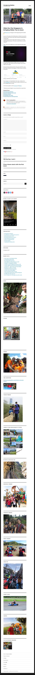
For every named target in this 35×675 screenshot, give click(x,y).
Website (20, 85)
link (4, 45)
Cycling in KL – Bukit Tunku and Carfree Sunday (12, 266)
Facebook (15, 85)
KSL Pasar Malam (7, 240)
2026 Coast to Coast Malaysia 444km (10, 258)
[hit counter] (14, 175)
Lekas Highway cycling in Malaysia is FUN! (11, 261)
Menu (30, 5)
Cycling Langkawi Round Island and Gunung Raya (12, 265)
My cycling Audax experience (9, 260)
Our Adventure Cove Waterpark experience (11, 234)
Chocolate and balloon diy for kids (9, 92)
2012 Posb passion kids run (8, 91)
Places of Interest (6, 656)
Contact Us (5, 668)
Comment (5, 119)
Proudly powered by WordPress (13, 671)
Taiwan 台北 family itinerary (9, 239)
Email (4, 136)
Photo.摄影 (5, 662)
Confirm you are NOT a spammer (10, 149)
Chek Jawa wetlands (7, 94)
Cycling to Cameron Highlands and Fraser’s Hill (12, 264)
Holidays (4, 658)
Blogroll (4, 666)
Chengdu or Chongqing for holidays (10, 263)
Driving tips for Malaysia (8, 233)
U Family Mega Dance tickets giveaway (10, 96)
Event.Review (5, 660)
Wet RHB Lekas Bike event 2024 (9, 273)
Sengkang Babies (8, 5)
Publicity (4, 664)
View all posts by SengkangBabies (11, 103)
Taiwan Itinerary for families (9, 238)
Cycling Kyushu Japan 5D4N (9, 259)
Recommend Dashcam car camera (10, 237)
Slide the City (7, 32)
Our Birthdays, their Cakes (8, 95)
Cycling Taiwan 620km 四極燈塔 (9, 270)
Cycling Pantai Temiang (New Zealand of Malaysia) (13, 272)
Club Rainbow (7, 82)
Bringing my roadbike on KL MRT (10, 267)
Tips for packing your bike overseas (10, 271)
